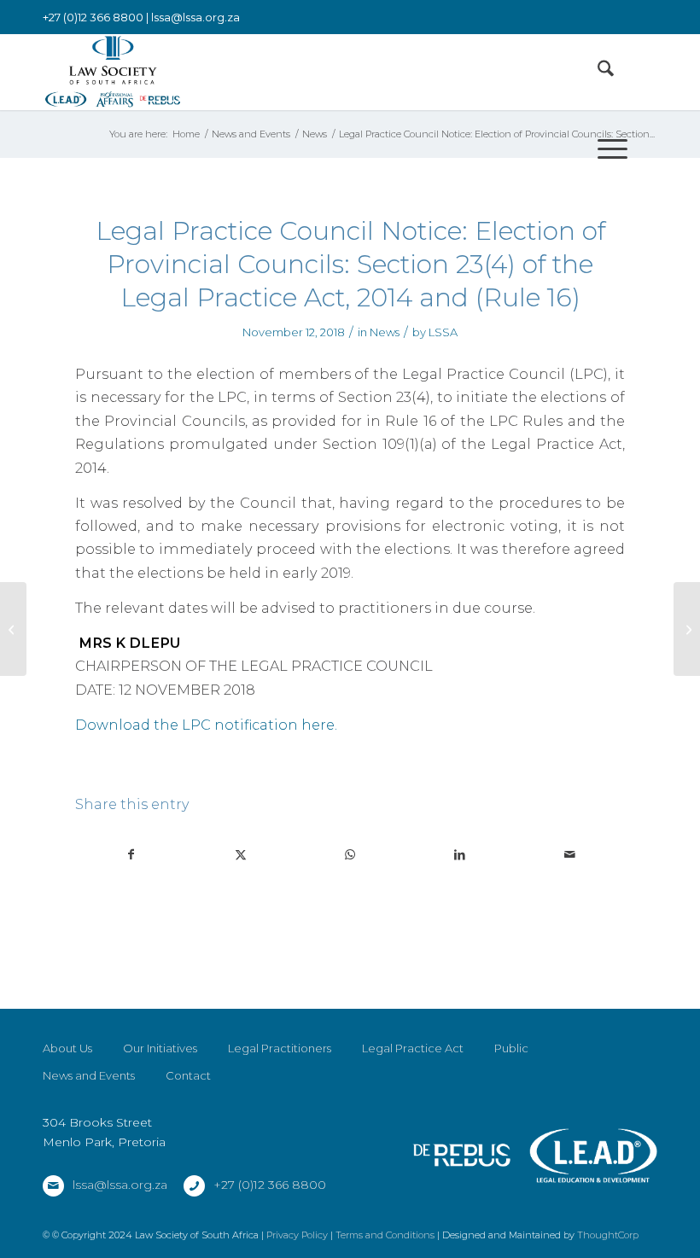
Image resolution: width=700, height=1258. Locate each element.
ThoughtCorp (608, 1235)
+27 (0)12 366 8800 (269, 1184)
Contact (188, 1075)
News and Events (89, 1075)
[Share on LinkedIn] (459, 854)
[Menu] (603, 148)
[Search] (597, 71)
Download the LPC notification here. (206, 724)
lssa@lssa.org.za (195, 17)
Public (511, 1048)
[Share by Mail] (570, 854)
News (385, 332)
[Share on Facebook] (130, 854)
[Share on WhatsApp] (350, 854)
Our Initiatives (160, 1048)
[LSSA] (113, 71)
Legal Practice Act (413, 1048)
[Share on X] (240, 854)
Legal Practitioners (279, 1048)
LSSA (443, 332)
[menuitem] (597, 71)
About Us (67, 1048)
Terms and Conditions (385, 1235)
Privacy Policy (297, 1235)
